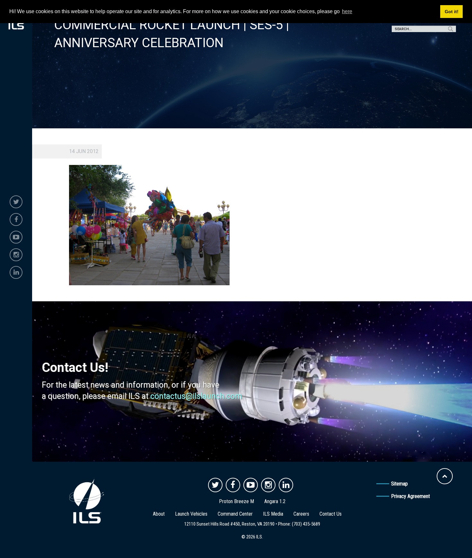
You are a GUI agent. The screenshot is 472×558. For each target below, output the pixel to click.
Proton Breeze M (236, 501)
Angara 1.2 (274, 501)
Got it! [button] (452, 11)
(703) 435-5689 (306, 524)
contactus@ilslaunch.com (196, 396)
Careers (301, 514)
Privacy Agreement (410, 496)
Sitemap (399, 484)
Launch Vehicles (191, 514)
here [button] (347, 11)
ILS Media (273, 514)
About (159, 514)
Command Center (235, 514)
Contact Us (330, 514)
